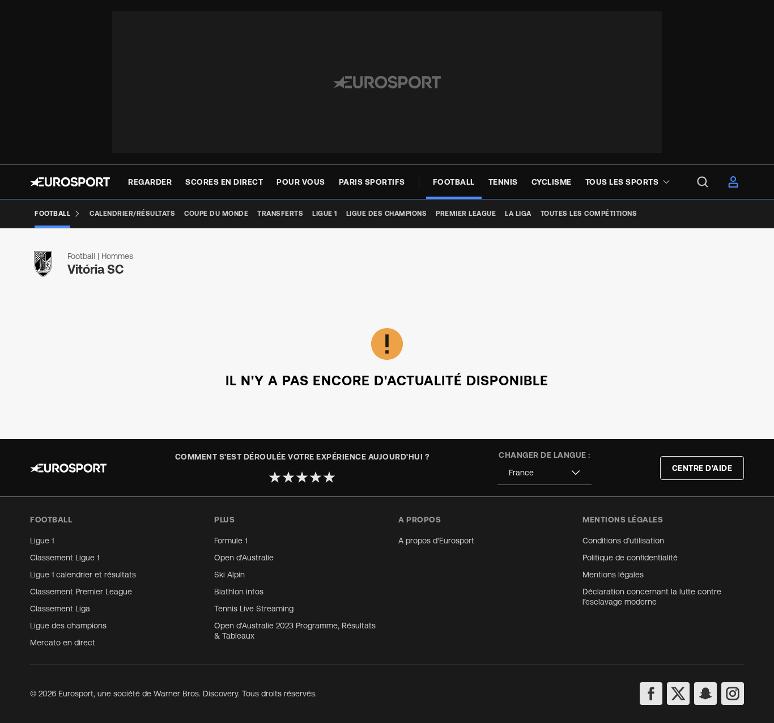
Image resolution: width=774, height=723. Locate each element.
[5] (329, 477)
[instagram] (732, 693)
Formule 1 (230, 540)
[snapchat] (705, 693)
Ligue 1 (42, 540)
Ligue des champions (68, 625)
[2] (288, 477)
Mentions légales (613, 574)
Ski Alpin (229, 574)
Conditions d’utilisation (623, 540)
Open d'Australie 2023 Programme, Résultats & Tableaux (295, 630)
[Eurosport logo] (70, 182)
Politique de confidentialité (630, 557)
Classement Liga (60, 608)
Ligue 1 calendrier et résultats (83, 574)
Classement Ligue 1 (64, 557)
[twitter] (678, 693)
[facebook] (651, 693)
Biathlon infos (238, 591)
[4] (315, 477)
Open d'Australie (244, 557)
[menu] (702, 182)
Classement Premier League (81, 591)
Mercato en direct (62, 642)
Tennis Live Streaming (254, 608)
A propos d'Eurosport (436, 540)
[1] (275, 477)
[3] (302, 477)
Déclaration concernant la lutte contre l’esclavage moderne (651, 596)
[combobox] (544, 473)
